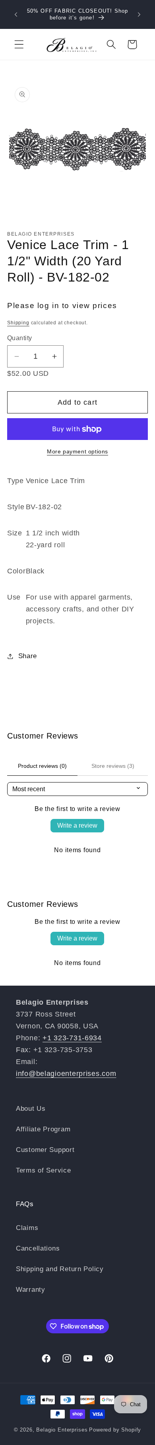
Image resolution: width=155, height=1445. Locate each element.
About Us (31, 1108)
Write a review (77, 825)
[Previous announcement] (16, 14)
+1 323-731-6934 (72, 1038)
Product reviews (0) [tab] (42, 766)
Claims (27, 1228)
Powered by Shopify (115, 1430)
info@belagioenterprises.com (66, 1074)
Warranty (30, 1289)
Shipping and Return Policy (60, 1269)
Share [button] (27, 656)
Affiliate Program (43, 1129)
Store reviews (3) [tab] (112, 766)
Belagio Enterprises (61, 1430)
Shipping (18, 323)
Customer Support (45, 1150)
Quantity (19, 338)
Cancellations (38, 1248)
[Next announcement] (139, 14)
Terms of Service (43, 1170)
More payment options (77, 451)
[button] (19, 44)
